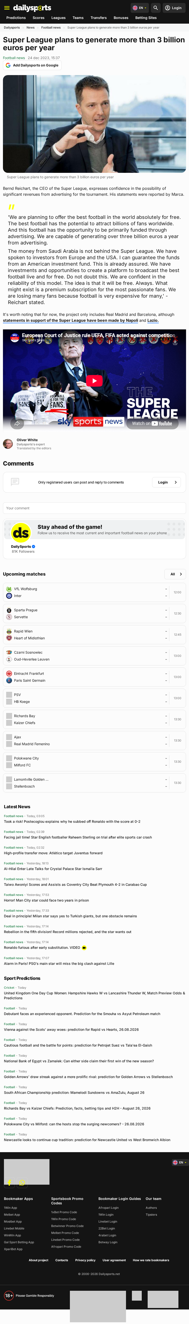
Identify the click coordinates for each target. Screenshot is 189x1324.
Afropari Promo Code (66, 1246)
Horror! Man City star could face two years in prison (46, 900)
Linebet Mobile (14, 1228)
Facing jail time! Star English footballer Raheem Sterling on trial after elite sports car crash (78, 837)
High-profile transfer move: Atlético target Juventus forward (53, 853)
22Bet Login (106, 1228)
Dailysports (12, 27)
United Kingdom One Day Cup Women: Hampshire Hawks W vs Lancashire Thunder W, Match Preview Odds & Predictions (94, 995)
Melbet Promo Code (65, 1233)
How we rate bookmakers (151, 1260)
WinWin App (12, 1235)
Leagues (58, 18)
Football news (51, 27)
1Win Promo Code (63, 1219)
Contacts (61, 1260)
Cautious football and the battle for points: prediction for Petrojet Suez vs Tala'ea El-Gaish (78, 1045)
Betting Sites (146, 18)
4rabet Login (107, 1235)
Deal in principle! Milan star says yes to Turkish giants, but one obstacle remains (70, 916)
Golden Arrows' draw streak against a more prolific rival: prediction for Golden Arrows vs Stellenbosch (88, 1077)
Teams (78, 18)
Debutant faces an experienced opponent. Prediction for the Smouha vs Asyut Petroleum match (82, 1014)
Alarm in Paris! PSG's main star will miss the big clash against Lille (59, 963)
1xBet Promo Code (64, 1212)
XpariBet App (13, 1249)
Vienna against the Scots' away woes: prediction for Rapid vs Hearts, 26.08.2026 (71, 1029)
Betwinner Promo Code (67, 1226)
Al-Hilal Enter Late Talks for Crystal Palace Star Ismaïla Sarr (53, 869)
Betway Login (107, 1242)
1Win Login (105, 1214)
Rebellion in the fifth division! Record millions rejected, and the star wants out (67, 932)
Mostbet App (13, 1221)
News (30, 27)
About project (38, 1260)
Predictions (16, 18)
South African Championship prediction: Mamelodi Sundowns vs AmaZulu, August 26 (74, 1092)
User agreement (114, 1260)
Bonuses (121, 18)
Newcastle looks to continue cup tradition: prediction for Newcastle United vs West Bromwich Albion (87, 1140)
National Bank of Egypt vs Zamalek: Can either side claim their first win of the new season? (79, 1061)
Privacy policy (85, 1260)
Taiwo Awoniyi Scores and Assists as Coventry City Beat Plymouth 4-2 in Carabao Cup (75, 884)
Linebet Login (107, 1221)
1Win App (10, 1208)
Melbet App (12, 1214)
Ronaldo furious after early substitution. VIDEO (42, 947)
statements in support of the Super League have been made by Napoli (70, 320)
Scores (39, 18)
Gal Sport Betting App (19, 1242)
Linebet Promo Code (65, 1240)
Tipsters (151, 1214)
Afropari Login (108, 1208)
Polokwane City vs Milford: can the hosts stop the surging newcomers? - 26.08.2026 (74, 1124)
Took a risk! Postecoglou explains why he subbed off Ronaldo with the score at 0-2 (72, 821)
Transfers (99, 18)
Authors (151, 1208)
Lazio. (153, 320)
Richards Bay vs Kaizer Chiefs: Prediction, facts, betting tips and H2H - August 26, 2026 (77, 1108)
